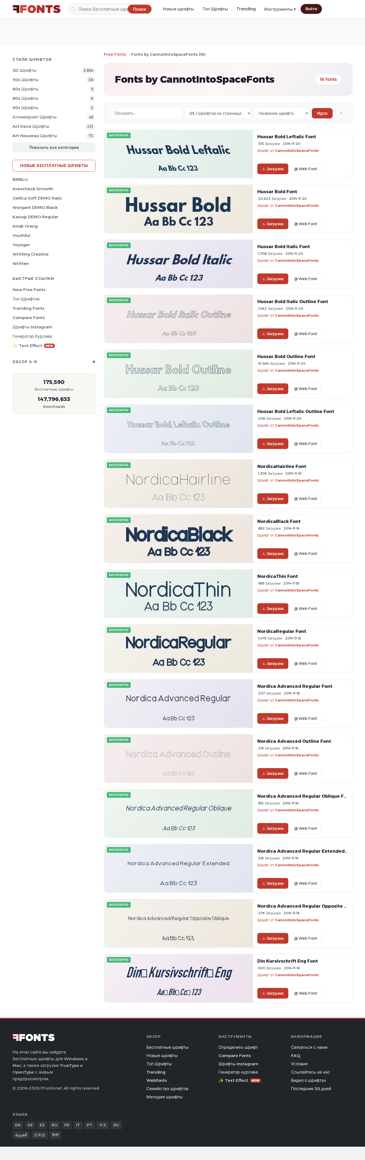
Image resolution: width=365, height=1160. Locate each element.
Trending (246, 8)
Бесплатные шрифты (167, 1047)
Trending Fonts (28, 308)
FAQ (295, 1055)
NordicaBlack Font (279, 521)
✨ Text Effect (33, 345)
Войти (311, 8)
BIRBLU (20, 179)
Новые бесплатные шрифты (54, 165)
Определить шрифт (238, 1047)
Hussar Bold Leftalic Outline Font (295, 411)
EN (18, 1125)
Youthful (21, 235)
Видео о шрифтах (308, 1080)
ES (42, 1125)
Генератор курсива (32, 336)
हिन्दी (55, 1135)
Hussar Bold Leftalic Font (286, 136)
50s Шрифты (25, 79)
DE (30, 1125)
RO (54, 1125)
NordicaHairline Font (281, 466)
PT (89, 1125)
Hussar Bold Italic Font (283, 246)
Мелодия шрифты (164, 1096)
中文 (103, 1125)
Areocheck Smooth (33, 188)
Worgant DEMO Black (35, 207)
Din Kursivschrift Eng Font (287, 961)
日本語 (39, 1135)
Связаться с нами (309, 1047)
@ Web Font (305, 168)
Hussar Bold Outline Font (286, 356)
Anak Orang (25, 226)
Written (21, 263)
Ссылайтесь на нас (310, 1072)
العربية (21, 1135)
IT (78, 1125)
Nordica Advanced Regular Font (294, 686)
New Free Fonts (29, 289)
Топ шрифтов (26, 298)
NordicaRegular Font (281, 631)
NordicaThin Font (277, 576)
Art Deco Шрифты (31, 126)
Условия (299, 1063)
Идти (322, 113)
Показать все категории (54, 147)
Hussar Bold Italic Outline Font (292, 301)
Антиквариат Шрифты (35, 117)
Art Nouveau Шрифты (35, 135)
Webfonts (156, 1080)
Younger (21, 244)
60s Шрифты (25, 89)
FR (66, 1125)
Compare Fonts (29, 317)
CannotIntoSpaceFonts (297, 150)
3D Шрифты (25, 70)
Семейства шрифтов (167, 1088)
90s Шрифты (25, 107)
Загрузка (275, 168)
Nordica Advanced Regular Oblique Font (304, 796)
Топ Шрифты (215, 8)
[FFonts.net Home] (37, 9)
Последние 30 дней (311, 1088)
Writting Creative (31, 254)
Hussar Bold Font (277, 191)
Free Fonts (115, 54)
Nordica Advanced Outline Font (294, 741)
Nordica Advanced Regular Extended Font (306, 851)
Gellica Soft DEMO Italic (37, 198)
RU (116, 1125)
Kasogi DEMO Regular (35, 216)
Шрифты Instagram (32, 326)
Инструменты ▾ (280, 9)
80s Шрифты (25, 98)
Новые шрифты (178, 8)
